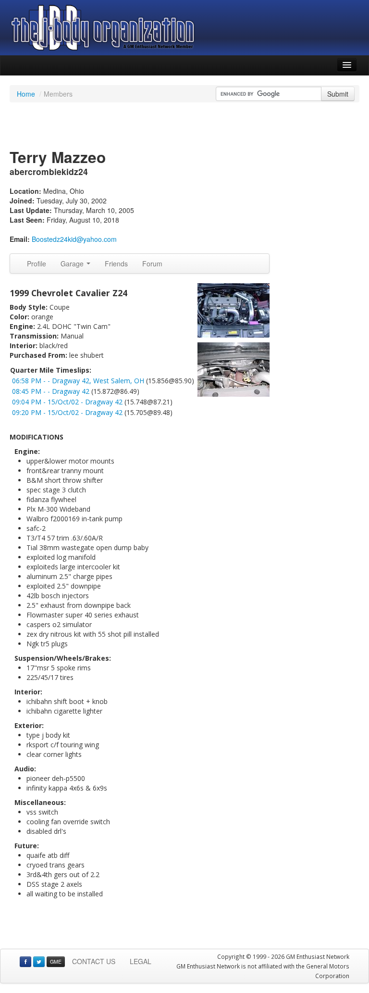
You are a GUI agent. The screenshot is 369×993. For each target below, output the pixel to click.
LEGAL (140, 961)
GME (56, 961)
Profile (36, 263)
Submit (337, 94)
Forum (152, 263)
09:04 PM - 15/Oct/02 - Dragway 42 (67, 401)
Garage (73, 263)
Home (26, 94)
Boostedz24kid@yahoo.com (74, 239)
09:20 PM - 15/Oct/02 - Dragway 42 (67, 412)
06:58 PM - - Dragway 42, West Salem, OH (78, 380)
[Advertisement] (184, 126)
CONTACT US (93, 961)
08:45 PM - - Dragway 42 (50, 391)
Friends (116, 263)
